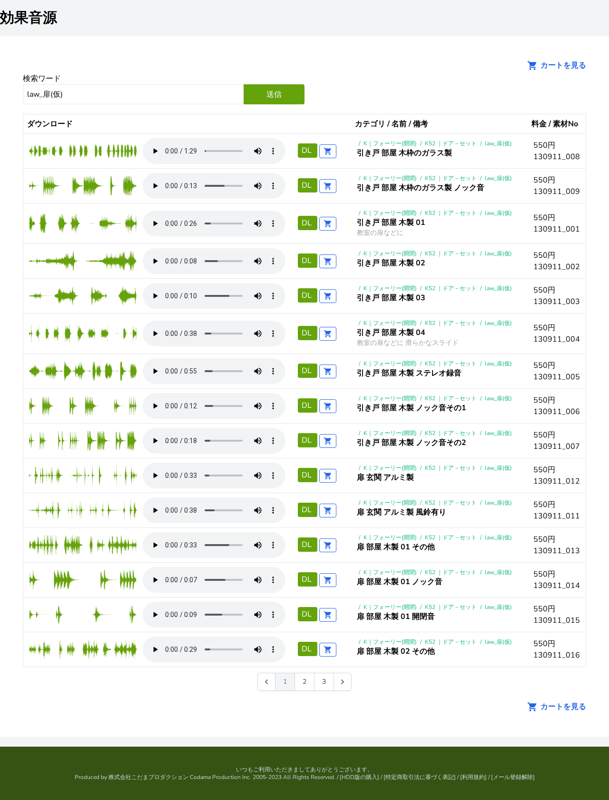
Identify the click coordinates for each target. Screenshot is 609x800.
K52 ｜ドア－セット (451, 143)
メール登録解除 (513, 777)
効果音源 (28, 18)
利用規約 (473, 777)
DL (308, 150)
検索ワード (42, 78)
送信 (274, 94)
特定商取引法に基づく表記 (419, 777)
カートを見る (562, 65)
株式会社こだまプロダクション (148, 777)
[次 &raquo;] (343, 682)
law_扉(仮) (498, 143)
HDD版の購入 (359, 777)
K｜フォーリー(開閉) (390, 143)
